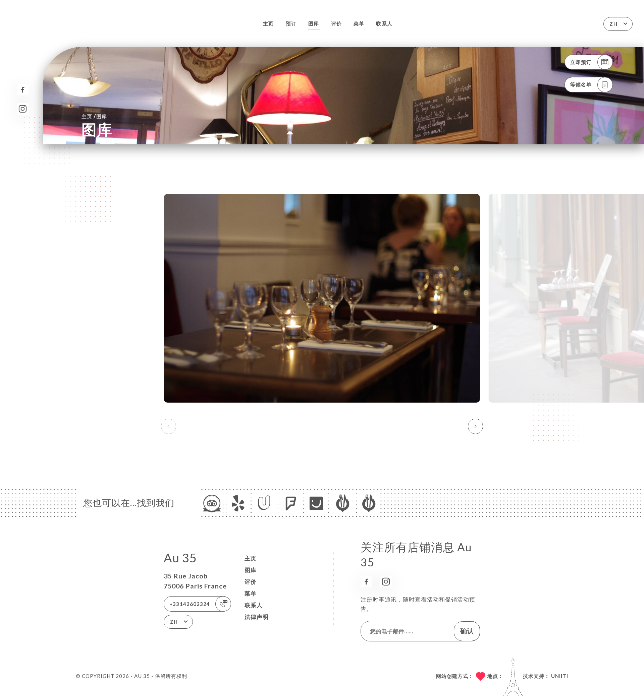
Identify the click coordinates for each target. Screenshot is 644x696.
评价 (336, 23)
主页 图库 (94, 116)
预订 (291, 23)
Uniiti (559, 676)
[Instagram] (23, 109)
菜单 (359, 23)
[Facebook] (23, 90)
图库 (313, 23)
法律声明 (257, 616)
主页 (268, 23)
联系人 (384, 23)
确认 (467, 631)
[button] (475, 426)
